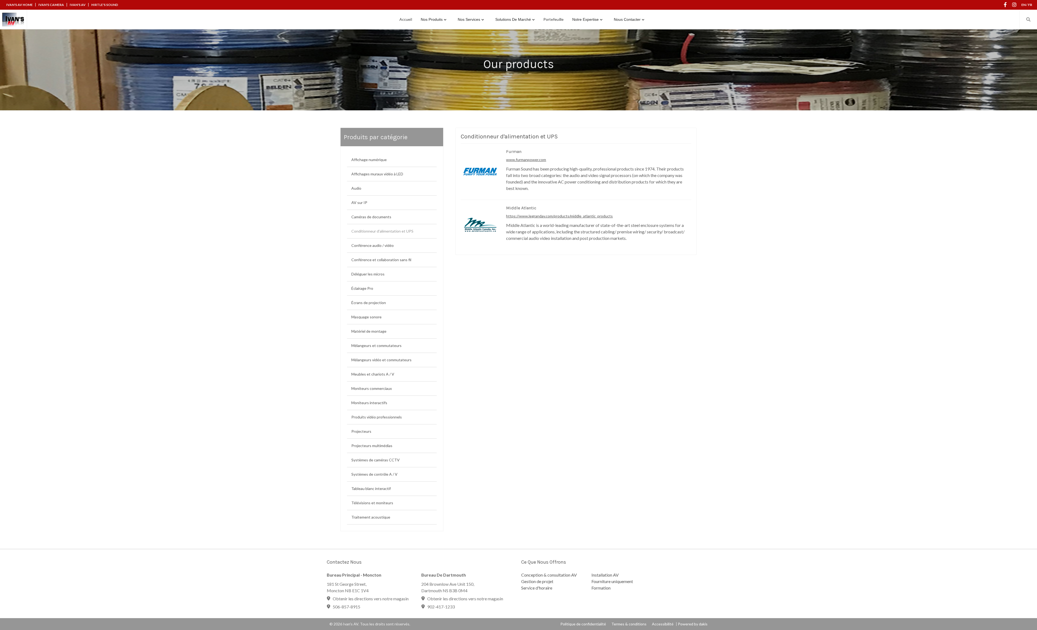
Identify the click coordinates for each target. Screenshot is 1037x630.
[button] (433, 19)
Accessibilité (663, 624)
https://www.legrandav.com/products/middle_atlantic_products (559, 216)
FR (1030, 5)
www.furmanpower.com (526, 159)
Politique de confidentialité (583, 624)
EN (1023, 5)
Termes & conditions (629, 624)
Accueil (405, 19)
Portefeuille (553, 19)
